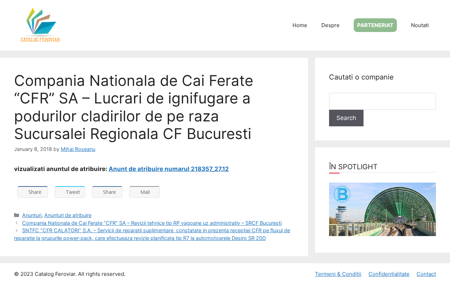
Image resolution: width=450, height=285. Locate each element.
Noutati (420, 25)
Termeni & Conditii (338, 274)
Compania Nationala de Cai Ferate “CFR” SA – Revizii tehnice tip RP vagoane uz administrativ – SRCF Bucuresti (152, 223)
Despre (330, 25)
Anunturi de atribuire (67, 215)
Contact (426, 274)
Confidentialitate (389, 274)
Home (299, 25)
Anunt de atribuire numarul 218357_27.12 (169, 168)
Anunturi (31, 215)
